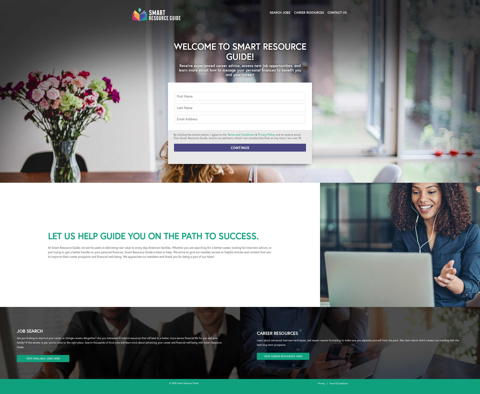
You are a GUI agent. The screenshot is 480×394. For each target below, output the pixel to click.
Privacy (321, 383)
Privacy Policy (266, 134)
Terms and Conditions (240, 134)
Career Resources (309, 12)
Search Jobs (280, 12)
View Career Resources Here (283, 356)
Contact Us (337, 12)
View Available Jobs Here (43, 358)
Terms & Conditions (338, 383)
